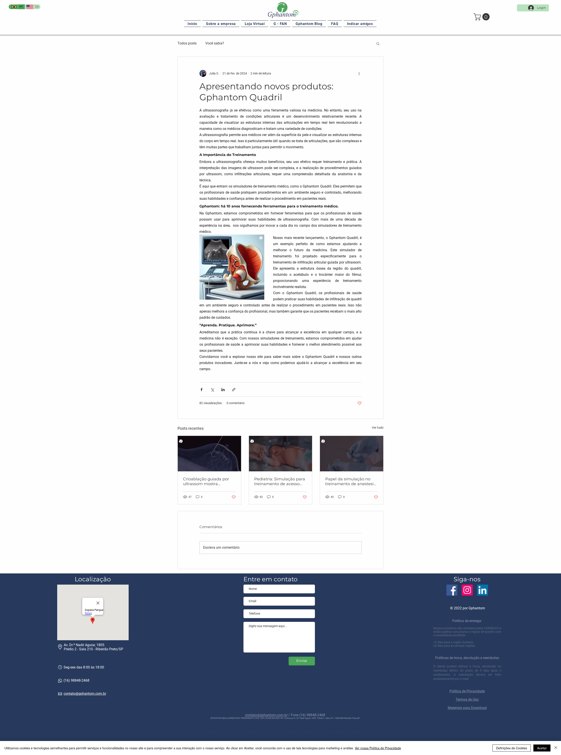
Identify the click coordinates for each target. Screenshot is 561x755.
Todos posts (187, 43)
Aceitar (542, 748)
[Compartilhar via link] (234, 389)
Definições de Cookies (511, 748)
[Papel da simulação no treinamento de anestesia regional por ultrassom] (351, 453)
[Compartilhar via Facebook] (201, 389)
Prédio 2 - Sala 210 (79, 649)
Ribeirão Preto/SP (109, 649)
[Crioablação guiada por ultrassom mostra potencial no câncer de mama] (209, 453)
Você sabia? (214, 43)
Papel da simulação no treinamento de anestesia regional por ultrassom (350, 481)
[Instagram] (467, 590)
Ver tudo (377, 427)
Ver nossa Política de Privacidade (378, 748)
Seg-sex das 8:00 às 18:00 (84, 667)
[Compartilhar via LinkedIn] (223, 389)
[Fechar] (555, 747)
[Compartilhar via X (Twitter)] (212, 389)
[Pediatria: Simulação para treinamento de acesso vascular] (280, 453)
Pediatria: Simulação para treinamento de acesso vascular (279, 481)
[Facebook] (451, 590)
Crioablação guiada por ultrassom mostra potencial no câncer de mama (206, 481)
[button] (482, 16)
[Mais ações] (359, 73)
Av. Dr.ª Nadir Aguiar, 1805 (84, 645)
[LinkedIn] (482, 590)
